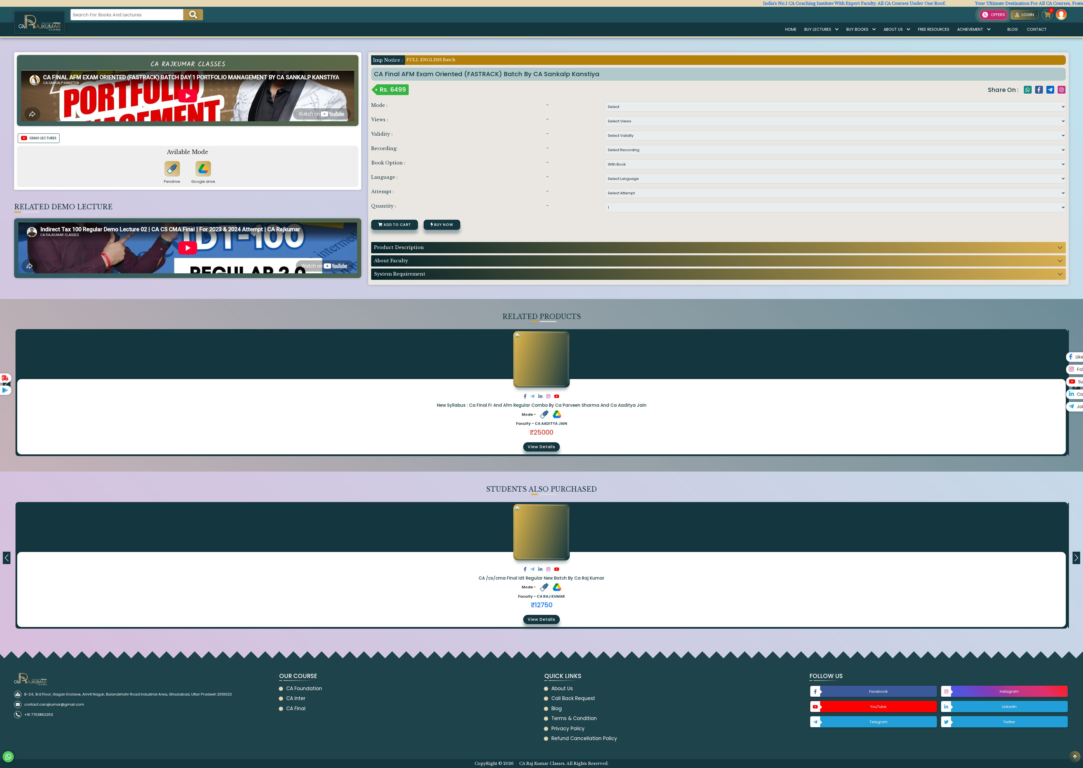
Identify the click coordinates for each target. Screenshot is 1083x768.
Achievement (970, 29)
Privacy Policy (568, 728)
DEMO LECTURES (43, 138)
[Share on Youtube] (556, 396)
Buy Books (857, 29)
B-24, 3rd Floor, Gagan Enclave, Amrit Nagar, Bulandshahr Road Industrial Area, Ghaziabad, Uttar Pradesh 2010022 (128, 694)
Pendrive (172, 181)
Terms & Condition (574, 718)
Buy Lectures (817, 29)
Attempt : (382, 191)
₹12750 (541, 604)
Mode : (379, 105)
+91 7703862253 (38, 714)
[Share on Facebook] (525, 396)
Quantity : (383, 206)
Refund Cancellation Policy (584, 738)
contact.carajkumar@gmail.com (54, 704)
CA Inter (295, 698)
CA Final (295, 708)
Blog (1012, 29)
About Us (893, 29)
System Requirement (399, 274)
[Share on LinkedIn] (540, 396)
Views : (379, 119)
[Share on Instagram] (548, 396)
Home (790, 29)
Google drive (203, 181)
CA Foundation (304, 688)
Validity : (382, 134)
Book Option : (388, 163)
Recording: (384, 148)
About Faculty (391, 260)
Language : (384, 177)
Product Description (399, 247)
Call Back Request (573, 698)
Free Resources (933, 29)
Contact (1037, 29)
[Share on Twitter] (532, 396)
